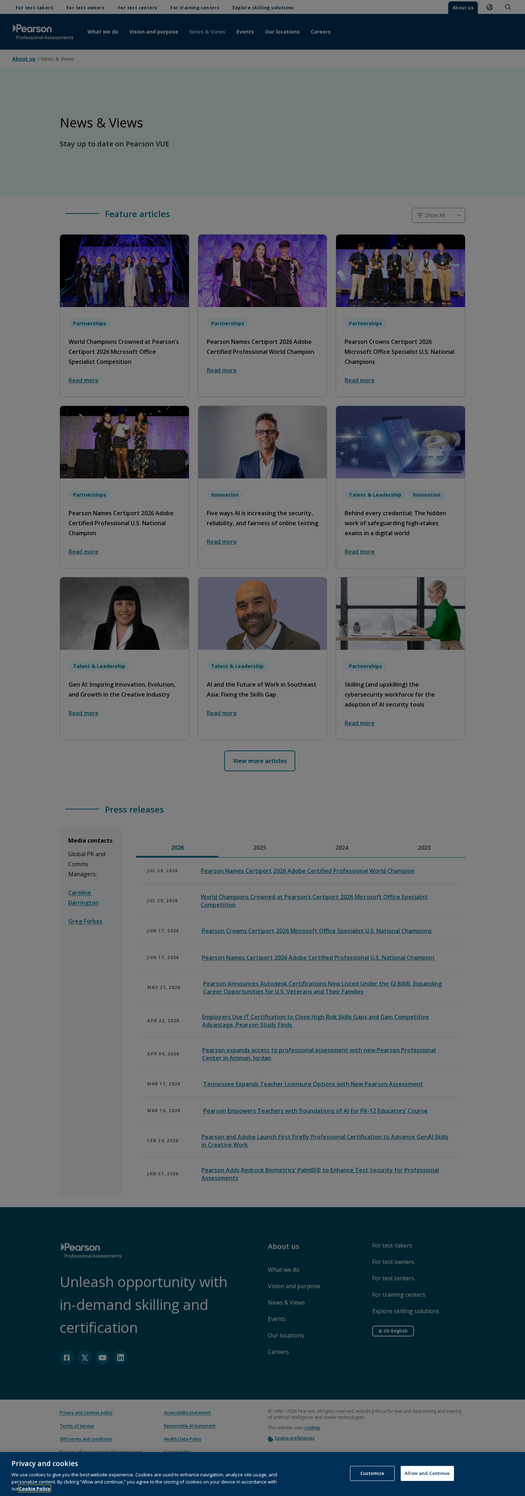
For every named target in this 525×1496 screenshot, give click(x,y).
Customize (372, 1473)
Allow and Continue (427, 1473)
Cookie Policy (34, 1488)
